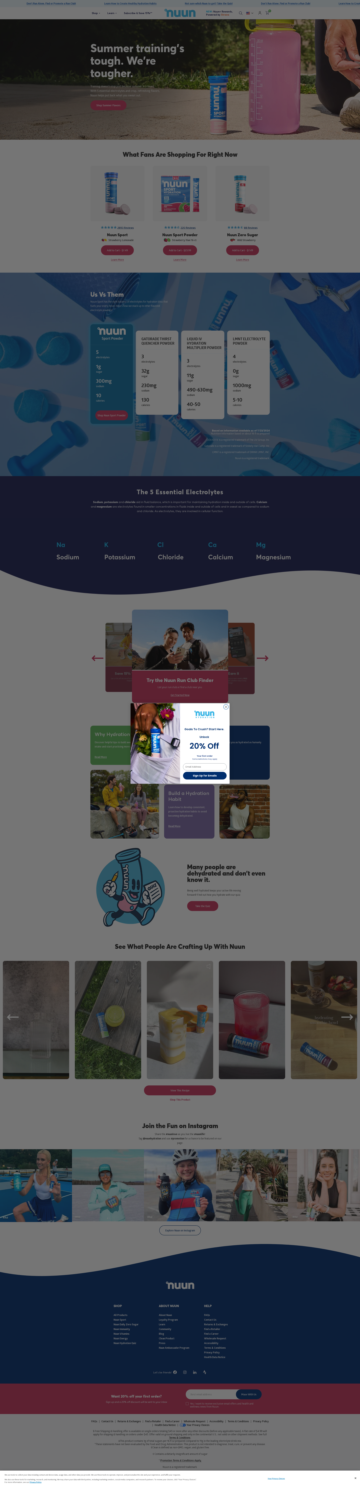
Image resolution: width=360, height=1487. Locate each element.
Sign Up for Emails (205, 775)
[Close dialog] (225, 706)
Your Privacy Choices (276, 1478)
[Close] (355, 1478)
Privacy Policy (35, 1482)
